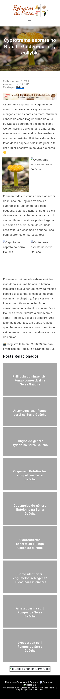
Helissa (20, 87)
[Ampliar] (25, 161)
